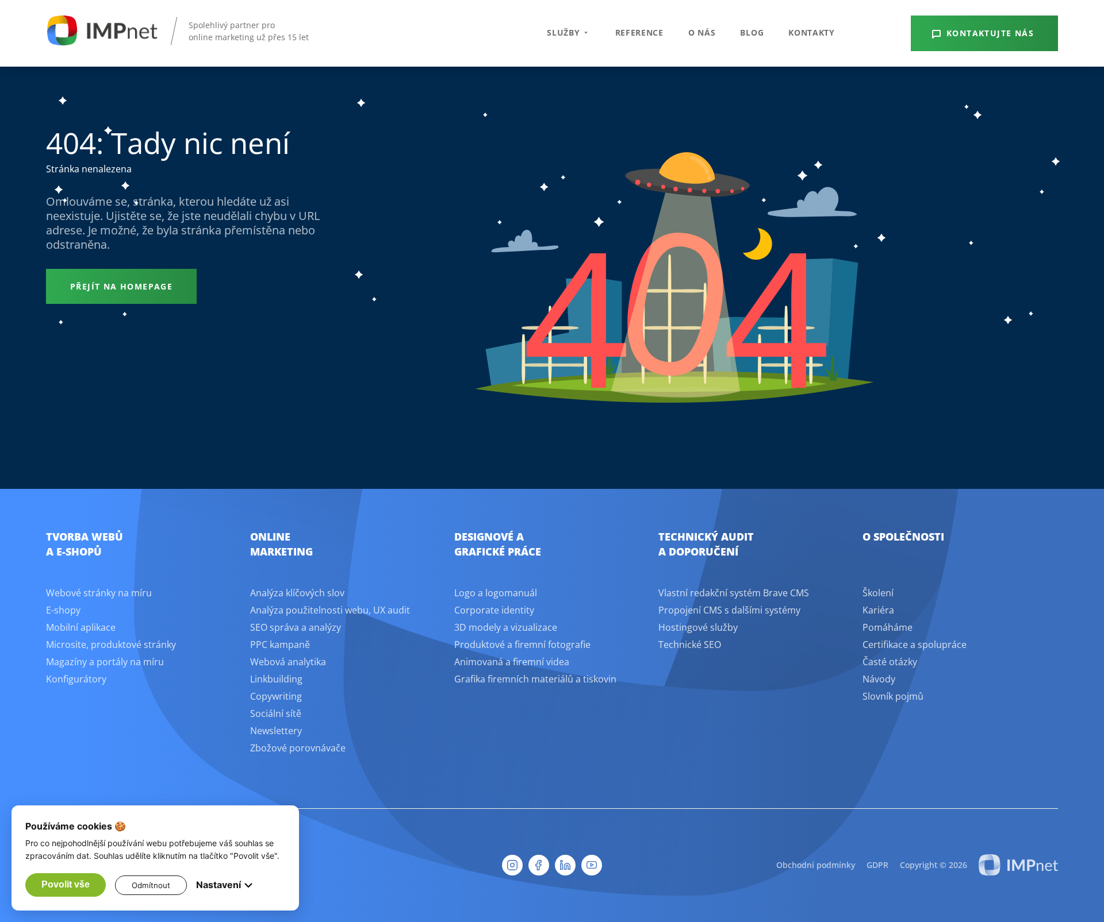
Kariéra (878, 610)
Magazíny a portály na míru (105, 661)
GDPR (877, 864)
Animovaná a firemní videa (511, 661)
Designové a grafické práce (497, 544)
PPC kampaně (280, 644)
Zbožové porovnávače (298, 748)
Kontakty (811, 32)
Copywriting (276, 696)
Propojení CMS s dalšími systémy (729, 610)
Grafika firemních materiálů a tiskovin (535, 679)
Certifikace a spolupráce (914, 644)
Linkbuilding (276, 679)
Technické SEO (689, 644)
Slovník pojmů (892, 696)
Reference (639, 32)
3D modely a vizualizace (505, 627)
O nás (702, 32)
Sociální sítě (275, 713)
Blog (752, 32)
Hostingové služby (698, 627)
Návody (878, 679)
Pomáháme (887, 627)
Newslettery (276, 730)
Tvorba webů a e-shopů (84, 544)
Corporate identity (494, 610)
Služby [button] (563, 32)
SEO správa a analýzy (295, 627)
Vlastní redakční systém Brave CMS (733, 593)
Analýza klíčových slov (297, 593)
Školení (878, 593)
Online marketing (281, 544)
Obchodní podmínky (815, 864)
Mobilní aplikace (81, 627)
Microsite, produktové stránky (111, 644)
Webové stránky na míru (99, 593)
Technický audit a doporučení (706, 544)
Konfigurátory (76, 679)
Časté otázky (889, 661)
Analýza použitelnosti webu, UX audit (330, 610)
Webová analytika (288, 661)
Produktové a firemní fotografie (522, 644)
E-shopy (63, 610)
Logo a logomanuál (495, 593)
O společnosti (903, 536)
